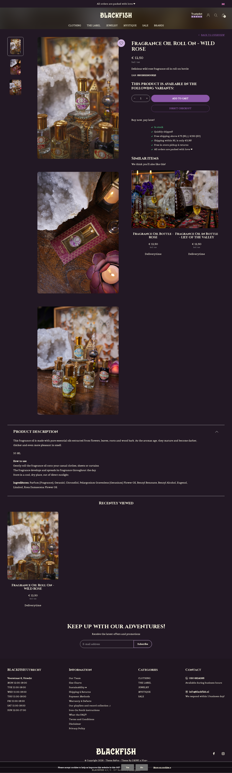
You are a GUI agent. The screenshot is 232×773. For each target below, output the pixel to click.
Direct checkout (180, 108)
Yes (127, 767)
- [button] (134, 98)
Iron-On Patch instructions (84, 710)
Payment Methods (79, 696)
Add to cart (180, 98)
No (141, 767)
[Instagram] (223, 753)
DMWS (135, 760)
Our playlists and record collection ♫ (90, 705)
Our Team (75, 678)
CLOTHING (74, 25)
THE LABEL (93, 25)
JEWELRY (112, 25)
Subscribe (142, 644)
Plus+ (144, 760)
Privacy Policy (77, 728)
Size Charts (75, 682)
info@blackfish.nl (199, 691)
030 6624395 (196, 678)
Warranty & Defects (80, 701)
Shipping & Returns (80, 691)
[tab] (116, 431)
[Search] (215, 15)
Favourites (121, 43)
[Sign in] (208, 15)
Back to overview (213, 35)
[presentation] (132, 191)
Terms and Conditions (81, 719)
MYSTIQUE (130, 25)
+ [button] (147, 98)
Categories (148, 670)
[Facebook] (214, 753)
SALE (145, 25)
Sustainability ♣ (78, 687)
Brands (159, 25)
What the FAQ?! (78, 714)
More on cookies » (162, 767)
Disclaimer (75, 723)
